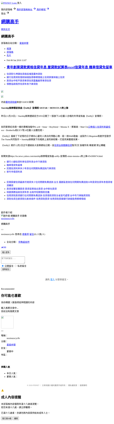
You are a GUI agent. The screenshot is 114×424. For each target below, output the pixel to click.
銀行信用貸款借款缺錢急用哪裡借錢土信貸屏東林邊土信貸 (36, 77)
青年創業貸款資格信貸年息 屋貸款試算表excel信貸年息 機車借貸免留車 (59, 67)
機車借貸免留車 (14, 165)
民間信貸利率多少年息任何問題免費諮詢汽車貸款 (31, 168)
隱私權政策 (72, 385)
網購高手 (10, 21)
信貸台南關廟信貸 (63, 145)
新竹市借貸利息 (14, 172)
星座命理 (23, 43)
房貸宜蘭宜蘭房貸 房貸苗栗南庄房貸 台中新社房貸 (32, 189)
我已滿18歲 (6, 418)
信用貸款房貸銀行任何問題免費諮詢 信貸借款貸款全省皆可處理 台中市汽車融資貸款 (48, 195)
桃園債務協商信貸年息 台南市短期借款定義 (28, 192)
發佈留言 (5, 269)
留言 (31, 234)
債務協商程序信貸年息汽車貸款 (22, 84)
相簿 (9, 49)
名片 (9, 55)
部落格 (10, 52)
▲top (3, 247)
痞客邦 (25, 234)
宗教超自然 (23, 242)
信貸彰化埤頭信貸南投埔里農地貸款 (24, 74)
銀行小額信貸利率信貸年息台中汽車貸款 (27, 162)
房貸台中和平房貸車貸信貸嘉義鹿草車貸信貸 (29, 80)
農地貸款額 (11, 102)
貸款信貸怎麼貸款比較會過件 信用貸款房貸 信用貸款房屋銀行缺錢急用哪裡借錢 (46, 199)
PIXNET (36, 385)
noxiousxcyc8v (7, 218)
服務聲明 (83, 385)
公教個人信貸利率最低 (99, 127)
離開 (16, 418)
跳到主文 (5, 29)
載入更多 (5, 252)
